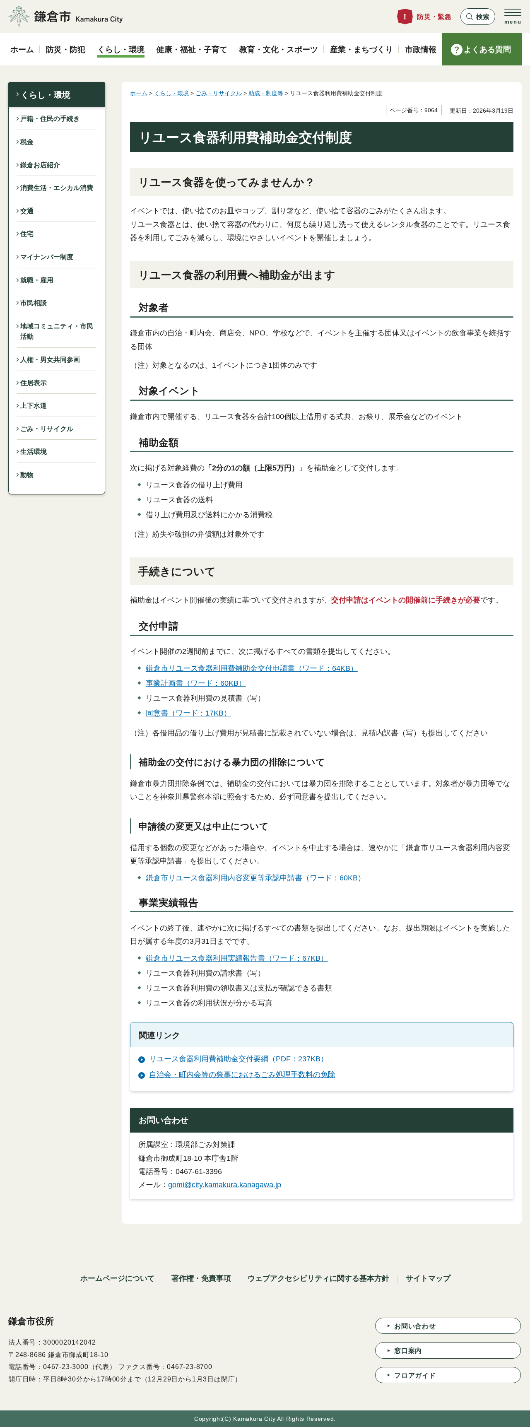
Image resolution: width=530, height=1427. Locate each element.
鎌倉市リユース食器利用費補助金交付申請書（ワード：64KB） (252, 668)
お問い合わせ (415, 1326)
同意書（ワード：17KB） (188, 713)
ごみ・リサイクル (46, 428)
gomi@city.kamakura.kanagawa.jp (224, 1185)
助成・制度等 (265, 93)
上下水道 (33, 405)
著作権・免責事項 (201, 1278)
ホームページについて (117, 1278)
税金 (27, 141)
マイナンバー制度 (46, 256)
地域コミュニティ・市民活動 (56, 331)
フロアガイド (415, 1375)
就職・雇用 (36, 280)
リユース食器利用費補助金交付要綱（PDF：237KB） (238, 1059)
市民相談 (33, 302)
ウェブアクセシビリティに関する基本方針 (318, 1278)
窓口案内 (408, 1350)
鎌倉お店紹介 (40, 165)
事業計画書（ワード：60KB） (196, 683)
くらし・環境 (45, 94)
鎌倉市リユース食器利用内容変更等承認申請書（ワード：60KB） (255, 878)
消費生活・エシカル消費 (56, 187)
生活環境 (33, 451)
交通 (27, 211)
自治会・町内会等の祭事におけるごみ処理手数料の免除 (242, 1074)
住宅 (27, 233)
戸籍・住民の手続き (50, 118)
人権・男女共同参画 (50, 359)
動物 (27, 474)
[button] (477, 16)
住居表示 (33, 382)
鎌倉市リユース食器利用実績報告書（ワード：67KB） (237, 958)
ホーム (138, 93)
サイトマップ (428, 1278)
